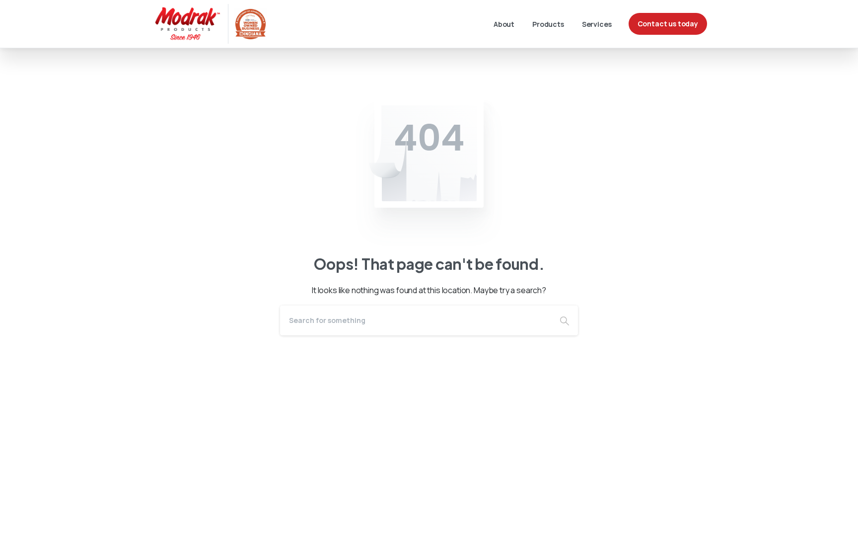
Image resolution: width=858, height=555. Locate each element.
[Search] (564, 320)
